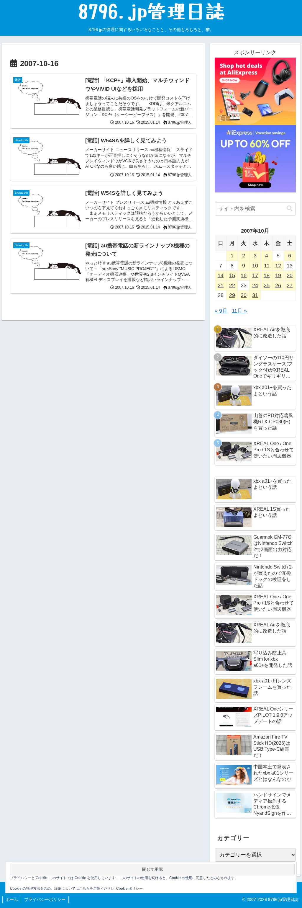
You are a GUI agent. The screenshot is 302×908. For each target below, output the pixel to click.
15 (232, 275)
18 (267, 275)
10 (255, 266)
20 (290, 275)
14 (221, 275)
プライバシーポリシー (44, 899)
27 (290, 285)
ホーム (12, 899)
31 (255, 295)
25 (267, 285)
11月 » (239, 311)
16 (244, 275)
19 (278, 275)
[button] (289, 208)
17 (255, 275)
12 (278, 266)
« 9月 (221, 311)
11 (267, 266)
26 (278, 285)
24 (255, 285)
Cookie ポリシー (129, 888)
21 (221, 285)
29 (232, 295)
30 (244, 295)
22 (232, 285)
